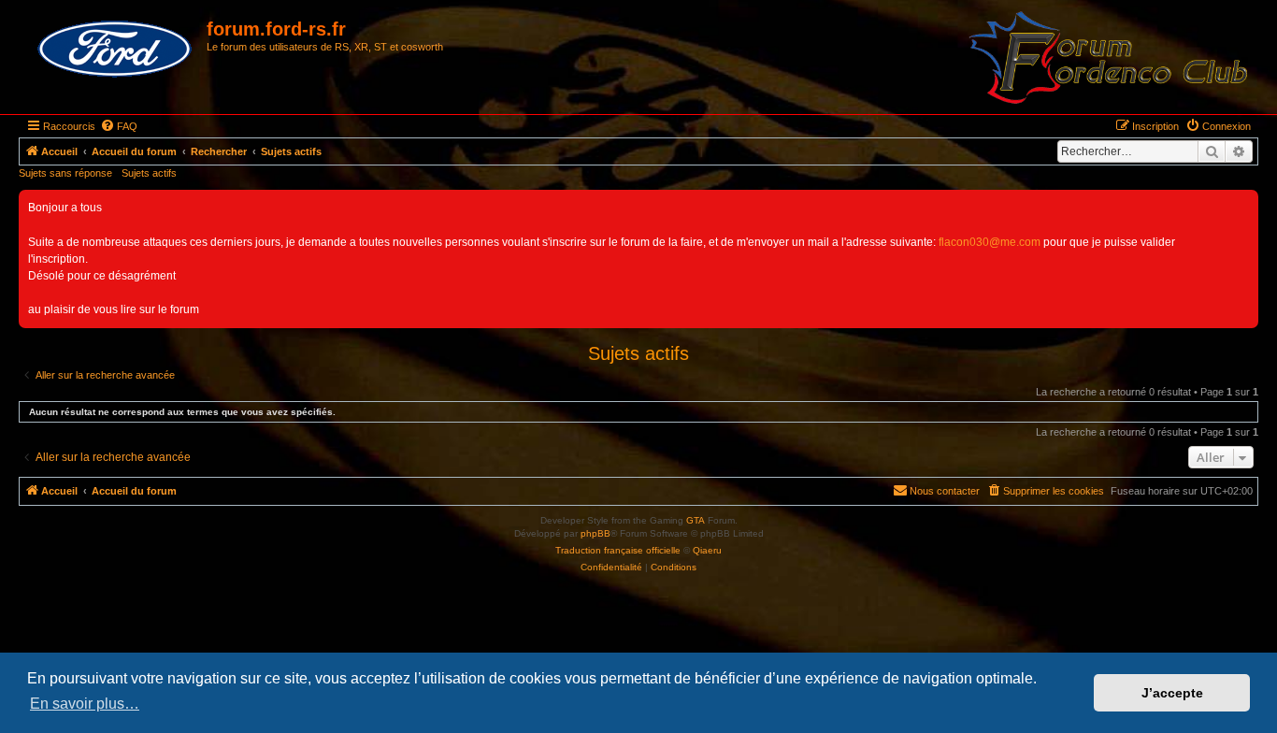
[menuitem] (118, 126)
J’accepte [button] (1172, 692)
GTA (695, 520)
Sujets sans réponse (65, 173)
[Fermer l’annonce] (1243, 204)
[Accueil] (115, 49)
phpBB (595, 533)
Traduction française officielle (618, 550)
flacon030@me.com (989, 242)
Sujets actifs (149, 173)
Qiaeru (707, 550)
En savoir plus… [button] (84, 703)
